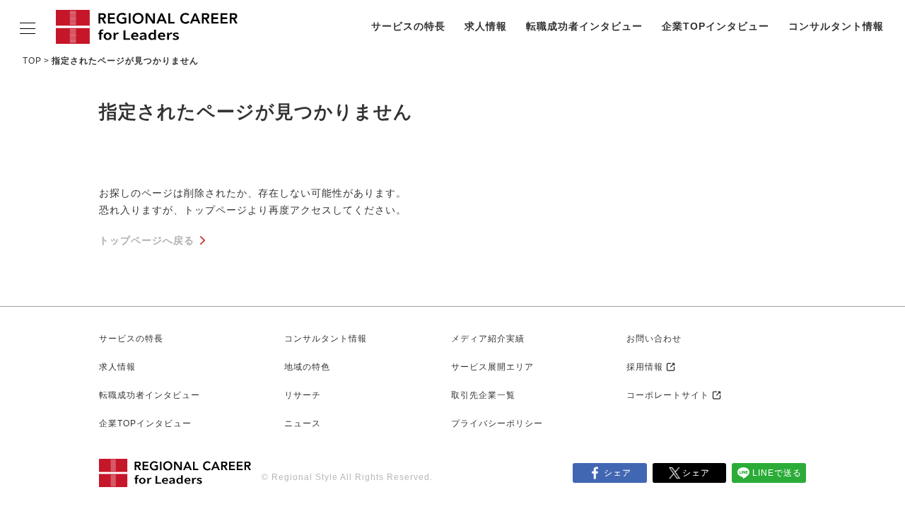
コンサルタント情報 (836, 26)
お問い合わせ (654, 339)
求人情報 (486, 26)
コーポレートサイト (667, 395)
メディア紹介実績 (488, 339)
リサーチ (302, 395)
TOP (32, 61)
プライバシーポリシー (497, 423)
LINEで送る (777, 473)
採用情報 (644, 367)
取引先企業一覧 (483, 395)
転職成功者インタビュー (584, 26)
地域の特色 (307, 367)
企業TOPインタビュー (715, 26)
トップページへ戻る (146, 240)
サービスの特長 (408, 26)
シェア (617, 473)
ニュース (302, 423)
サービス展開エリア (492, 367)
